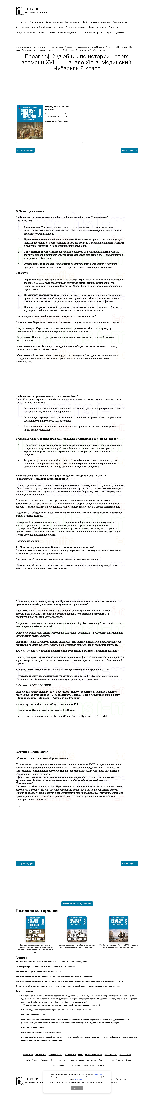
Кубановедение (54, 22)
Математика (72, 22)
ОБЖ (84, 22)
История (58, 27)
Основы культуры (75, 27)
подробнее (98, 1074)
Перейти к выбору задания (77, 903)
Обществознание (25, 32)
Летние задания (67, 32)
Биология (114, 27)
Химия (51, 32)
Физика (41, 32)
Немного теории (97, 27)
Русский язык (120, 22)
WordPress (113, 1082)
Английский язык (41, 27)
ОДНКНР (119, 32)
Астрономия (22, 27)
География (21, 22)
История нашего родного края (95, 32)
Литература (36, 22)
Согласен (77, 1088)
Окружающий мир (100, 22)
